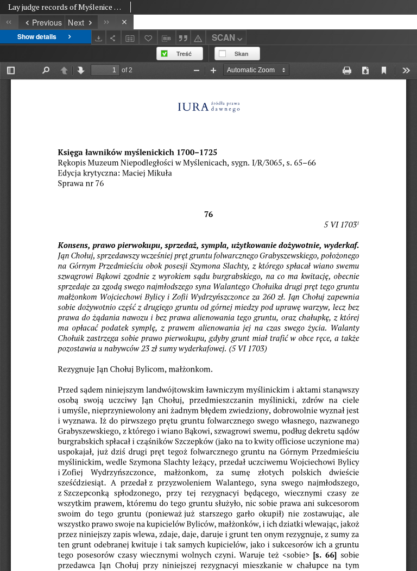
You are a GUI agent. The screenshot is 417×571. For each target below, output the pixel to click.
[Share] (113, 37)
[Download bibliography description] (166, 37)
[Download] (98, 37)
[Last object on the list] (107, 22)
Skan (242, 53)
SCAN (223, 37)
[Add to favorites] (148, 37)
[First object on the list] (9, 22)
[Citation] (183, 37)
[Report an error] (198, 37)
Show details (36, 36)
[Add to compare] (130, 37)
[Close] (125, 22)
